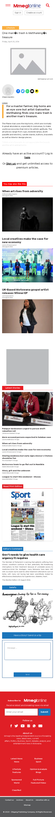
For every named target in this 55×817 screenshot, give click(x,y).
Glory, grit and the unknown (16, 471)
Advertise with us (42, 800)
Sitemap (27, 805)
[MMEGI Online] (27, 6)
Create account (34, 13)
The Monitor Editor (9, 580)
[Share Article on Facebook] (18, 91)
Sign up (11, 164)
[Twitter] (17, 726)
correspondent (7, 296)
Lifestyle (10, 28)
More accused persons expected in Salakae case (26, 437)
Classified (16, 790)
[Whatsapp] (35, 726)
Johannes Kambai (8, 433)
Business (38, 759)
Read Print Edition (12, 486)
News (16, 762)
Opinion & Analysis (38, 769)
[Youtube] (24, 726)
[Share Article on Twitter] (23, 91)
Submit (44, 712)
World (16, 783)
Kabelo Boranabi (8, 466)
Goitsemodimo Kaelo (9, 194)
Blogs (38, 772)
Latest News (16, 759)
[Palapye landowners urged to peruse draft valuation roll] (27, 409)
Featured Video (38, 783)
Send (27, 674)
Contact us (9, 800)
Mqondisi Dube (7, 479)
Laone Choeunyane (9, 245)
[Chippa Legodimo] (8, 90)
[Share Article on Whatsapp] (27, 91)
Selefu (12, 587)
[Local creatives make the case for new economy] (27, 265)
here (27, 157)
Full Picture (38, 780)
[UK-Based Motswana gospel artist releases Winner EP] (27, 316)
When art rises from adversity (22, 191)
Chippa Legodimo (8, 97)
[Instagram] (29, 726)
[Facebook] (12, 726)
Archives (19, 800)
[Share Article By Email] (32, 91)
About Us (29, 800)
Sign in (18, 13)
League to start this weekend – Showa (21, 477)
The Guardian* (7, 460)
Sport (38, 762)
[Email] (41, 726)
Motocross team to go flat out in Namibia (23, 464)
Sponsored (16, 780)
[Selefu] (27, 610)
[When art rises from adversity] (27, 214)
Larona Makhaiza (8, 439)
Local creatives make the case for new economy (26, 450)
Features (16, 772)
